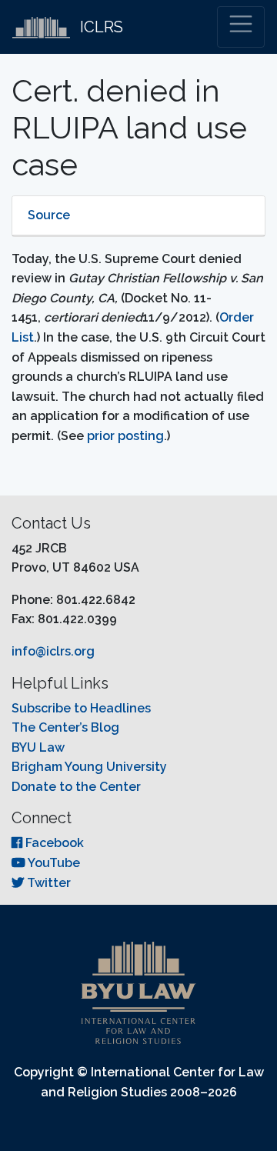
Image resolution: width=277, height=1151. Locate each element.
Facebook (53, 843)
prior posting (124, 436)
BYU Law (38, 747)
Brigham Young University (89, 766)
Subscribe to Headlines (81, 708)
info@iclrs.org (53, 651)
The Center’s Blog (65, 727)
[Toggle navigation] (241, 27)
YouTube (52, 863)
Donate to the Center (76, 786)
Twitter (47, 883)
